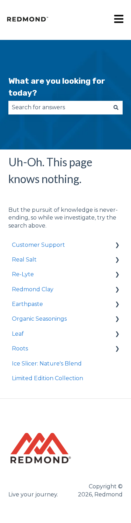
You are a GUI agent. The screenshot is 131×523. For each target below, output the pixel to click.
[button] (117, 245)
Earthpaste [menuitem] (27, 304)
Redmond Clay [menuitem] (32, 289)
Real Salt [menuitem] (24, 259)
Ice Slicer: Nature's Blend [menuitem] (47, 363)
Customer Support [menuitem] (38, 245)
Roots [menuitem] (20, 348)
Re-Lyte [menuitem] (23, 274)
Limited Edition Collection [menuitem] (47, 378)
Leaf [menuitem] (18, 333)
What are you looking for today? (56, 87)
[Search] (116, 107)
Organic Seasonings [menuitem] (39, 318)
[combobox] (58, 107)
